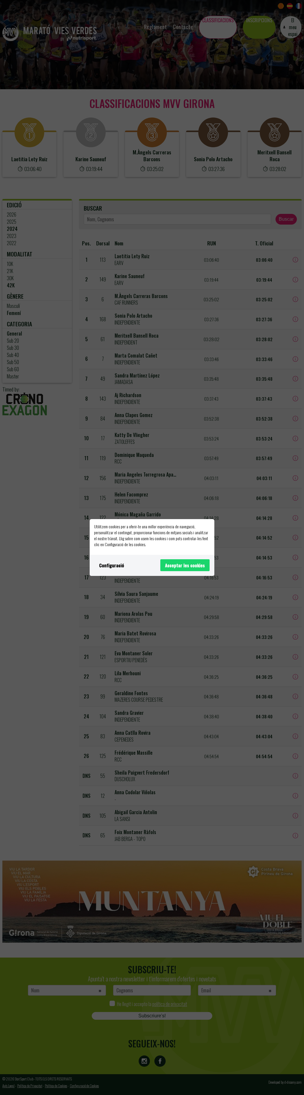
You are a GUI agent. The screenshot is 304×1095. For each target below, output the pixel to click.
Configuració (111, 565)
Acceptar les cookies (185, 565)
